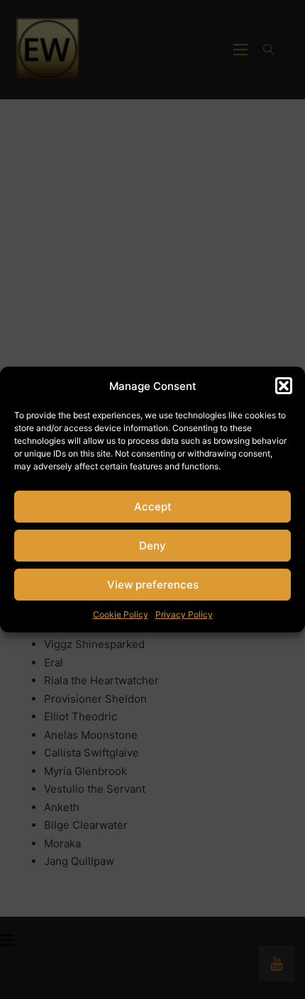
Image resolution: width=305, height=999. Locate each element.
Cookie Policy (120, 614)
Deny (152, 545)
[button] (284, 386)
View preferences (153, 584)
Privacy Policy (184, 614)
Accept (153, 506)
